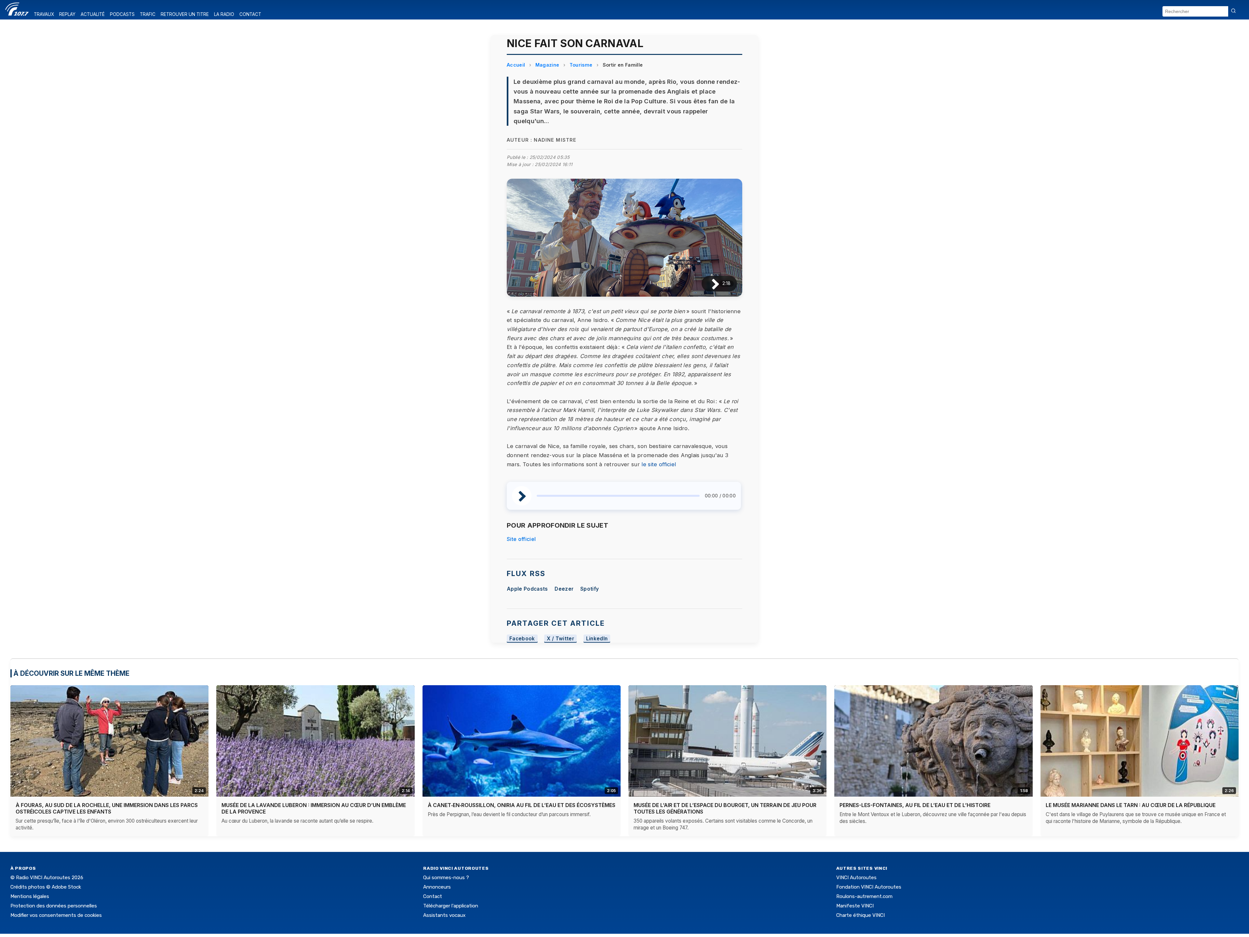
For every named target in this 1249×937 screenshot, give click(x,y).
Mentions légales (29, 896)
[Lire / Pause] (710, 283)
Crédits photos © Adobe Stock (45, 887)
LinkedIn (597, 638)
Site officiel (521, 539)
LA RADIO (224, 14)
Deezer (564, 589)
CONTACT (250, 14)
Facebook (522, 638)
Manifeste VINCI (855, 906)
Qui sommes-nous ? (446, 877)
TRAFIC (147, 14)
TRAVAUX (44, 14)
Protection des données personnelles (53, 906)
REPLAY (67, 14)
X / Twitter (560, 638)
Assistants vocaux (444, 915)
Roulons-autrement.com (864, 896)
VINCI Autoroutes (856, 877)
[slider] (618, 496)
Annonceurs (437, 887)
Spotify (589, 589)
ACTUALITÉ (93, 14)
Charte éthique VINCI (860, 915)
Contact (432, 896)
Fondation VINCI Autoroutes (868, 887)
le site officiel (658, 464)
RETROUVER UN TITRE (185, 14)
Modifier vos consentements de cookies (56, 915)
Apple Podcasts (527, 589)
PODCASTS (122, 14)
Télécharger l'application (450, 906)
